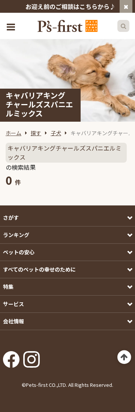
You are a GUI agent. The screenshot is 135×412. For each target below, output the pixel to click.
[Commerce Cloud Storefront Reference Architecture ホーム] (68, 26)
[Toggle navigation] (12, 26)
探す (36, 133)
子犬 (56, 133)
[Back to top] (124, 357)
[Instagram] (31, 357)
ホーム (13, 133)
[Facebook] (11, 357)
